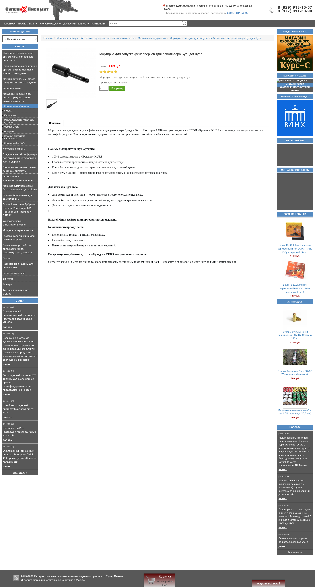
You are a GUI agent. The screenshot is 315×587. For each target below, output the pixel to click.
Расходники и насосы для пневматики (18, 265)
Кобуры (8, 110)
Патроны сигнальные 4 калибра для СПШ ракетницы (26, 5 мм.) (295, 372)
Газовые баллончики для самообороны (17, 196)
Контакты (98, 23)
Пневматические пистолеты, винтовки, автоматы (20, 168)
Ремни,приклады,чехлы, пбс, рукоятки (19, 121)
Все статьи (20, 472)
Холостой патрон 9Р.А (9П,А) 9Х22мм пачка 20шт (295, 412)
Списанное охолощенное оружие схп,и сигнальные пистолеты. (18, 56)
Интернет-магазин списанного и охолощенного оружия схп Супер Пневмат (79, 576)
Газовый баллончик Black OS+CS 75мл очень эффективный (295, 333)
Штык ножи (10, 115)
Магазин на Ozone (294, 75)
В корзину (117, 88)
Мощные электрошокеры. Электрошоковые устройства (20, 187)
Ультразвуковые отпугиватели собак (14, 222)
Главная (9, 23)
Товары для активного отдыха (16, 291)
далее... (8, 327)
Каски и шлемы (12, 88)
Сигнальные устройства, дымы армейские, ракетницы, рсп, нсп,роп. (18, 248)
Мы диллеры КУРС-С (295, 31)
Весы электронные (14, 273)
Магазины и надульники (17, 105)
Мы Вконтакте (295, 140)
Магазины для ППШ (14, 142)
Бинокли (8, 278)
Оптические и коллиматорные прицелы (18, 178)
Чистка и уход (11, 126)
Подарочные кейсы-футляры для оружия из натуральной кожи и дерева (20, 157)
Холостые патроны (14, 148)
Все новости (295, 552)
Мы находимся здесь (295, 170)
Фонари (7, 284)
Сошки (7, 258)
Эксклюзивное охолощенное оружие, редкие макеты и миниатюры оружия (20, 69)
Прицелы (9, 131)
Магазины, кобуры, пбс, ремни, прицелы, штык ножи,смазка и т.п (17, 97)
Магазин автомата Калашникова (14, 137)
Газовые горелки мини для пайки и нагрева (19, 237)
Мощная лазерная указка (18, 230)
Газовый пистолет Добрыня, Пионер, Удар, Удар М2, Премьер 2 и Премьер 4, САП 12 (19, 209)
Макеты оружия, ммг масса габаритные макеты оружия (19, 80)
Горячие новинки (295, 214)
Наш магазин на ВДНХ (295, 96)
